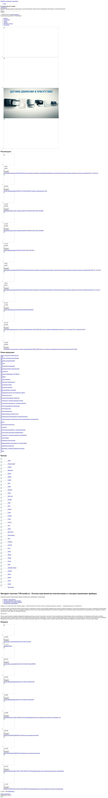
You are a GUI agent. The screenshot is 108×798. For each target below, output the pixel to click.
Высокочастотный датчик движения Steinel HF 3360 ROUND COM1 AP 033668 (23, 230)
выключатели (12, 599)
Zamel (9, 584)
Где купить (6, 25)
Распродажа (11, 587)
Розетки (5, 599)
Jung (9, 538)
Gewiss (9, 522)
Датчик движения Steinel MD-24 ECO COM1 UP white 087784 (19, 681)
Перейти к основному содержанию (9, 1)
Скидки (5, 22)
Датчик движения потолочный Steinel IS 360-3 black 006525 (18, 309)
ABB (9, 460)
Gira (9, 525)
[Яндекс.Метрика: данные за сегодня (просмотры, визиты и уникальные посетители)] (5, 794)
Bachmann (10, 470)
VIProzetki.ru (4, 7)
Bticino (9, 476)
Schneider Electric (12, 567)
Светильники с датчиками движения (13, 602)
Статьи (5, 21)
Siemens (10, 571)
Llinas (9, 551)
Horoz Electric (11, 535)
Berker (9, 473)
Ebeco (9, 493)
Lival (9, 548)
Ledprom (10, 541)
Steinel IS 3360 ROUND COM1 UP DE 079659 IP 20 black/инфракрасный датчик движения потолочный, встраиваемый (33, 789)
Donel (9, 486)
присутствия (17, 600)
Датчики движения (8, 600)
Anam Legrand (11, 463)
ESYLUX (10, 496)
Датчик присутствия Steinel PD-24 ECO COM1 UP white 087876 (19, 663)
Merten (9, 554)
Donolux (10, 489)
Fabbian (10, 499)
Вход (5, 3)
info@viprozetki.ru (14, 14)
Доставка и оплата (8, 23)
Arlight (9, 467)
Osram (9, 561)
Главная (5, 18)
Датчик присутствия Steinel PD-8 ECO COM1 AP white (17, 641)
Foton (9, 512)
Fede (9, 506)
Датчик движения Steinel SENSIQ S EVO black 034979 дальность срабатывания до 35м (25, 191)
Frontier (10, 515)
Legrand (10, 545)
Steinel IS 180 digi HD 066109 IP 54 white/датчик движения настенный (21, 735)
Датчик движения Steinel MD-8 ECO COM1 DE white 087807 (19, 699)
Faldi (9, 502)
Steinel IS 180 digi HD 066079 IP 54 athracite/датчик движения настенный (22, 753)
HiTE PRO (10, 532)
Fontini (9, 509)
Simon (9, 574)
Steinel (9, 577)
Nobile (9, 558)
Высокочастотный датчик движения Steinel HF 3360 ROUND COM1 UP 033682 (23, 210)
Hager (9, 528)
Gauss (9, 519)
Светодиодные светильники (11, 603)
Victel (9, 580)
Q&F (9, 564)
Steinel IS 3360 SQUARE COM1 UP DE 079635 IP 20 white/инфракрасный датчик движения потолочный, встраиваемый (34, 771)
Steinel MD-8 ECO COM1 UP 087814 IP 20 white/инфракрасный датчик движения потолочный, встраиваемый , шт (32, 717)
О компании (7, 19)
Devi (9, 483)
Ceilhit (9, 480)
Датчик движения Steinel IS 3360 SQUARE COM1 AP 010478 (19, 250)
